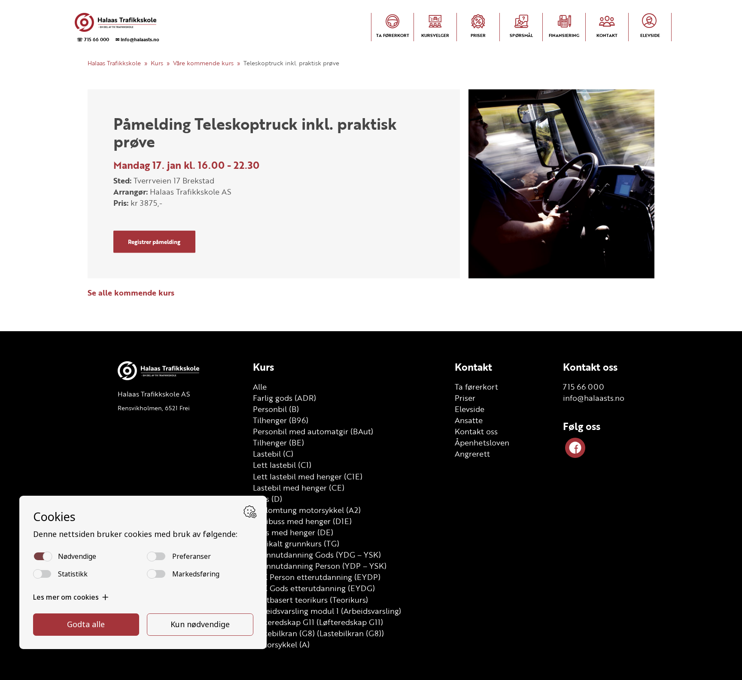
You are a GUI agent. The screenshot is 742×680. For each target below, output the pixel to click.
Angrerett (472, 453)
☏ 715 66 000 (93, 39)
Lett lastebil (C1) (282, 464)
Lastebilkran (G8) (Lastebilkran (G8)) (318, 633)
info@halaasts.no (593, 397)
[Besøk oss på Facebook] (575, 447)
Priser (465, 397)
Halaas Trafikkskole (114, 62)
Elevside (469, 409)
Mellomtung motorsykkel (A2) (307, 509)
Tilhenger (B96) (280, 420)
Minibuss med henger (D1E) (302, 521)
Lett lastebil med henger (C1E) (307, 476)
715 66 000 (583, 386)
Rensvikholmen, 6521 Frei (154, 407)
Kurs (157, 62)
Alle (260, 386)
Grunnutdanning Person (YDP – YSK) (319, 565)
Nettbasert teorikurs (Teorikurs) (310, 599)
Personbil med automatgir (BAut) (313, 431)
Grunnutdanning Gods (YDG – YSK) (317, 554)
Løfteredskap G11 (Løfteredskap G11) (318, 622)
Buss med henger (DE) (293, 532)
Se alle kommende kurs (131, 292)
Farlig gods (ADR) (284, 397)
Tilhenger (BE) (278, 442)
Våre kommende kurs (203, 62)
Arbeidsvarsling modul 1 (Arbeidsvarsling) (327, 610)
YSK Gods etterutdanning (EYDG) (314, 588)
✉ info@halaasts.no (137, 39)
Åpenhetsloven (482, 442)
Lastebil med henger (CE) (298, 487)
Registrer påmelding (154, 241)
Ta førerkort (476, 386)
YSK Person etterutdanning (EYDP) (316, 576)
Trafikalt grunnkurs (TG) (296, 543)
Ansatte (469, 420)
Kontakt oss (476, 431)
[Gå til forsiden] (115, 22)
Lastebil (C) (273, 453)
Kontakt (473, 367)
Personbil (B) (276, 409)
